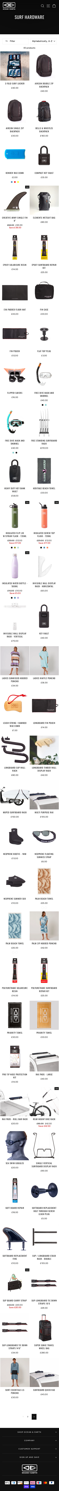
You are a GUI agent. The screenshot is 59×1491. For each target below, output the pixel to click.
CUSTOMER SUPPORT (29, 1449)
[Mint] (18, 548)
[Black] (43, 405)
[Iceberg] (46, 908)
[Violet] (18, 598)
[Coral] (47, 548)
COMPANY (29, 1440)
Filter (12, 41)
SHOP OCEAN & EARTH (29, 1432)
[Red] (15, 182)
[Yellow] (18, 182)
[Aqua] (46, 405)
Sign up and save (29, 1457)
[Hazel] (43, 908)
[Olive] (15, 548)
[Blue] (12, 182)
